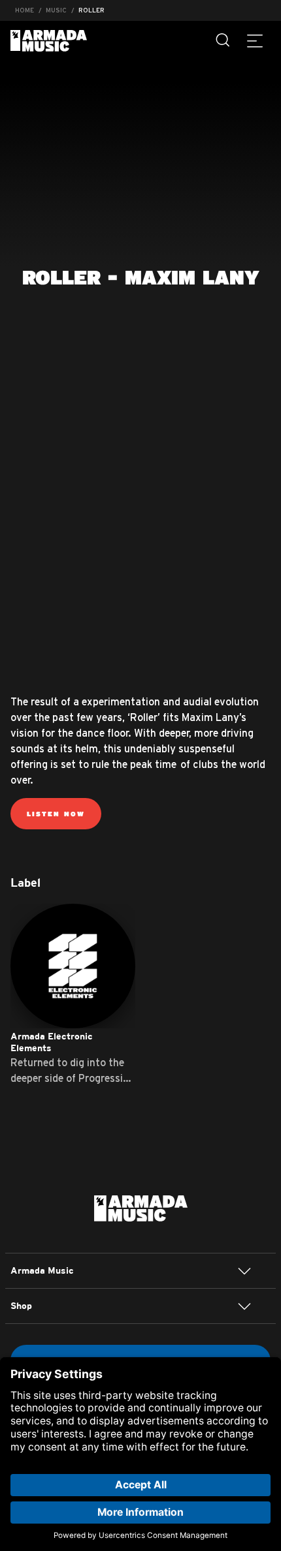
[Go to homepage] (141, 1207)
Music (56, 10)
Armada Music (48, 41)
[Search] (223, 40)
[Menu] (255, 40)
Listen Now (56, 814)
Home (24, 10)
